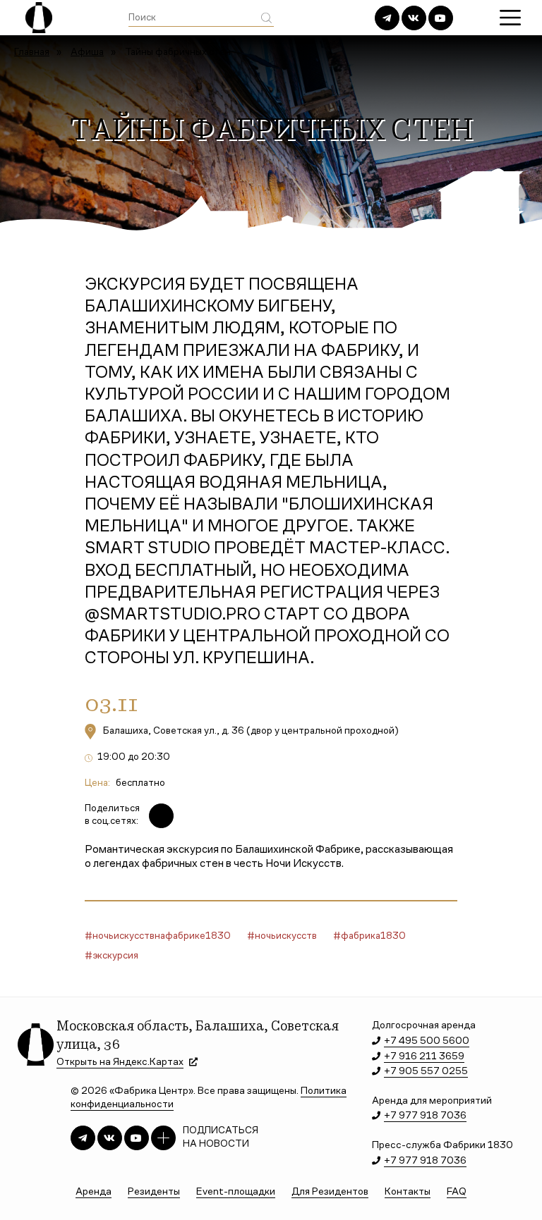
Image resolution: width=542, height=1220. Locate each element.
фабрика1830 (373, 937)
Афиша (87, 53)
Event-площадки (235, 1192)
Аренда (94, 1192)
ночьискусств (286, 937)
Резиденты (154, 1192)
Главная (31, 53)
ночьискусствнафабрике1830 (161, 937)
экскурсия (115, 956)
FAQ (456, 1192)
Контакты (407, 1192)
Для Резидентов (329, 1192)
